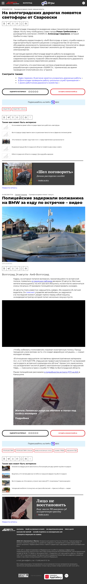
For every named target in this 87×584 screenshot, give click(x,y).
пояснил (30, 292)
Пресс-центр (69, 529)
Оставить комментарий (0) (67, 91)
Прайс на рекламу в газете (34, 529)
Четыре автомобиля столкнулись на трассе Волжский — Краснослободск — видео (41, 488)
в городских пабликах (42, 281)
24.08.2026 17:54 (7, 194)
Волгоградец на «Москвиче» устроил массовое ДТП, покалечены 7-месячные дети (41, 481)
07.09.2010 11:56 (7, 9)
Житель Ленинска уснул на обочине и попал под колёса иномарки (45, 412)
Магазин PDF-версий (24, 532)
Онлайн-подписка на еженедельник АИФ (47, 532)
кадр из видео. (7, 263)
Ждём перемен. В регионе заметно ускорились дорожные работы (49, 78)
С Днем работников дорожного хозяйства (38, 83)
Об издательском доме (54, 529)
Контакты (20, 529)
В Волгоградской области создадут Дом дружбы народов (32, 154)
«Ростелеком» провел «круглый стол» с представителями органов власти (38, 140)
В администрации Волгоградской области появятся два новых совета (37, 147)
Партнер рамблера (36, 575)
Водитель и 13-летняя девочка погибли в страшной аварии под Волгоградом (39, 474)
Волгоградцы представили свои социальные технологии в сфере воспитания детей (41, 132)
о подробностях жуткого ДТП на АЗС (61, 372)
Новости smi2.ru (9, 188)
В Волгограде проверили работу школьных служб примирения (48, 80)
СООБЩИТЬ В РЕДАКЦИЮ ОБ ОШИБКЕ (29, 534)
